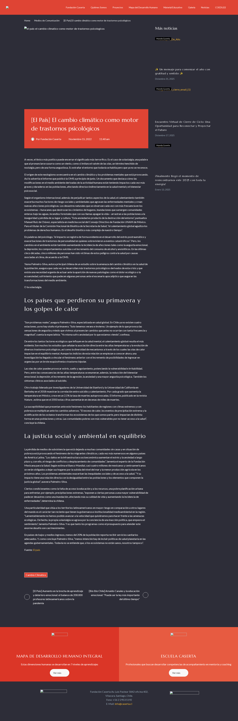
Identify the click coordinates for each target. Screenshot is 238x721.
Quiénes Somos (99, 7)
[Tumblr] (45, 562)
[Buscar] (232, 7)
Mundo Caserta (163, 38)
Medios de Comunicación (47, 20)
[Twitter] (32, 562)
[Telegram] (64, 562)
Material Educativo (173, 7)
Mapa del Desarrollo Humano (143, 7)
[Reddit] (58, 562)
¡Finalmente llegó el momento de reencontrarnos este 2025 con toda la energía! (180, 180)
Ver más (57, 672)
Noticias (205, 7)
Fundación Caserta (75, 7)
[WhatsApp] (70, 562)
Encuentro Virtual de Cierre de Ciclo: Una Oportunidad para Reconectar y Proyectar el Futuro (183, 125)
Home (27, 20)
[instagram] (122, 710)
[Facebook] (26, 562)
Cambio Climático (36, 574)
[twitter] (116, 710)
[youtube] (127, 710)
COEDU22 (220, 7)
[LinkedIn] (51, 562)
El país (36, 549)
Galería (191, 7)
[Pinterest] (39, 562)
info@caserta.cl (123, 703)
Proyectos (118, 7)
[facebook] (110, 710)
